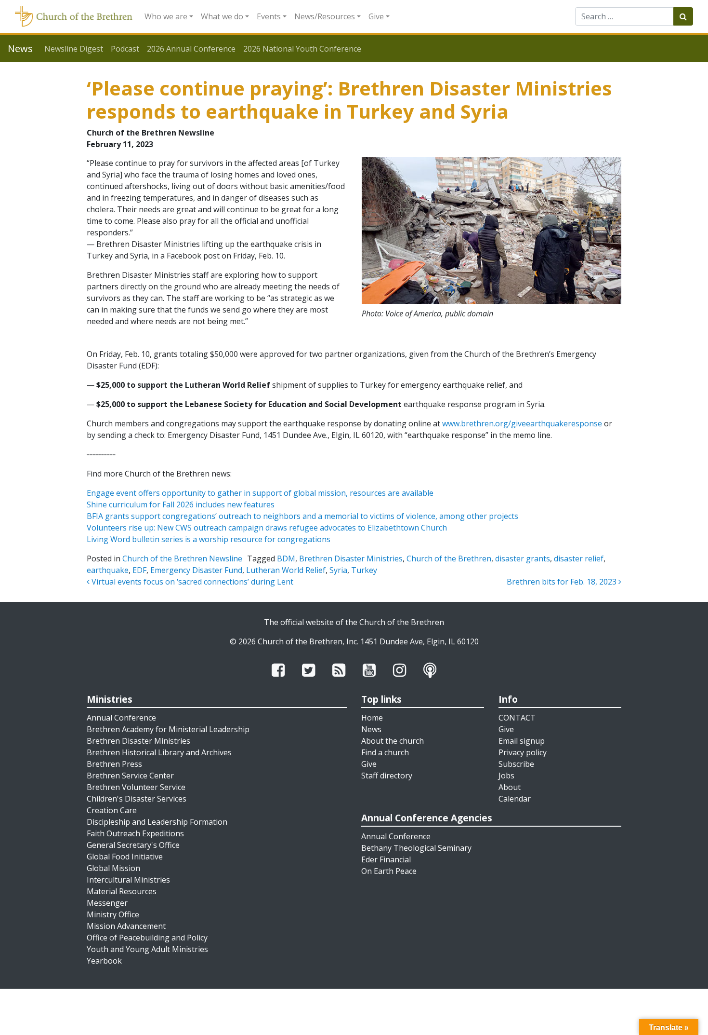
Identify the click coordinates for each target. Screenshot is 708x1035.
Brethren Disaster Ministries (351, 558)
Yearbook (104, 960)
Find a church (385, 752)
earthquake (108, 570)
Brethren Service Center (130, 775)
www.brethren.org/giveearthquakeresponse (522, 423)
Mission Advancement (126, 926)
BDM (286, 558)
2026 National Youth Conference (302, 48)
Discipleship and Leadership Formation (157, 822)
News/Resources (324, 16)
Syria (338, 570)
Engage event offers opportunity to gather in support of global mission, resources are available (260, 493)
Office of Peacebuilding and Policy (147, 937)
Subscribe (516, 764)
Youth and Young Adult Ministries (147, 949)
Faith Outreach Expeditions (135, 833)
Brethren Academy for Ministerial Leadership (168, 729)
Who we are (165, 16)
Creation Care (112, 810)
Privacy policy (522, 752)
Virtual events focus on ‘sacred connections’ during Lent (191, 581)
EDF (139, 570)
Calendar (514, 798)
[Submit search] (683, 16)
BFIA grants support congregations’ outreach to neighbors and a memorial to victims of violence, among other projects (302, 516)
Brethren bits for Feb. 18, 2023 (562, 581)
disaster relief (578, 558)
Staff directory (386, 775)
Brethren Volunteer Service (136, 787)
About (509, 787)
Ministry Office (113, 914)
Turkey (364, 570)
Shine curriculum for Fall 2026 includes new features (181, 504)
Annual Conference (121, 717)
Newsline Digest (73, 48)
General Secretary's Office (133, 845)
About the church (392, 740)
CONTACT (517, 717)
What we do (222, 16)
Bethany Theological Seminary (416, 848)
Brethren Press (114, 764)
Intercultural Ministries (128, 879)
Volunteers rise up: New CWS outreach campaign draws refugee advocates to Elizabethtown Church (267, 527)
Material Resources (122, 891)
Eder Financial (386, 859)
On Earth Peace (389, 871)
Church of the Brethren (448, 558)
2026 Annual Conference (191, 48)
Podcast (125, 48)
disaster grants (522, 558)
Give (376, 16)
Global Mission (113, 868)
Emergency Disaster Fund (196, 570)
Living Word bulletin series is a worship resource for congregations (208, 539)
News (371, 729)
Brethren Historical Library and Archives (159, 752)
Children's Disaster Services (136, 798)
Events (269, 16)
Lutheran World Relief (286, 570)
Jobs (506, 775)
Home (372, 717)
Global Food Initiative (125, 856)
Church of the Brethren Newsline (182, 558)
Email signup (521, 740)
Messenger (107, 903)
